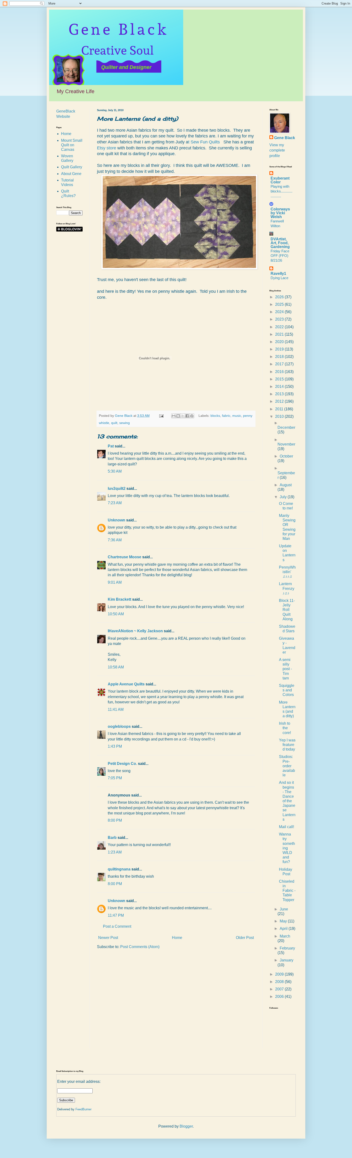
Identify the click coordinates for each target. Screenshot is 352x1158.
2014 (280, 386)
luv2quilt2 (116, 488)
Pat (111, 446)
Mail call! (286, 827)
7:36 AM (115, 540)
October (286, 456)
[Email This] (173, 415)
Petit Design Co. (122, 764)
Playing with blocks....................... (281, 191)
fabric (226, 416)
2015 (280, 379)
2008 (280, 982)
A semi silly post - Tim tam (285, 669)
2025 (280, 304)
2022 (280, 327)
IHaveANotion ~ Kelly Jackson (135, 631)
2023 (280, 319)
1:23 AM (115, 852)
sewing (124, 423)
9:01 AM (115, 582)
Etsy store (106, 148)
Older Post (245, 938)
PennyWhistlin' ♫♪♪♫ (287, 571)
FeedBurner (83, 1109)
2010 (280, 416)
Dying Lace (279, 278)
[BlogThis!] (178, 415)
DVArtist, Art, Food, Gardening (280, 243)
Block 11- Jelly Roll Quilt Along (287, 610)
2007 (280, 989)
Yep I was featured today (287, 744)
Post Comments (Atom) (139, 947)
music (236, 416)
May (284, 921)
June (284, 909)
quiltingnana (119, 869)
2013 (280, 394)
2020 (280, 342)
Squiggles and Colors (286, 690)
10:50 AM (116, 614)
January (286, 960)
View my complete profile (277, 150)
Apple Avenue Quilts (126, 684)
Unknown (116, 520)
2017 (280, 364)
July (284, 497)
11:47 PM (116, 915)
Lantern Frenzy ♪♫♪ (286, 588)
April (284, 928)
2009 (280, 974)
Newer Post (108, 938)
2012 (280, 401)
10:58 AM (116, 667)
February (287, 948)
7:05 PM (115, 778)
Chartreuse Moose (124, 557)
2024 (280, 312)
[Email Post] (161, 416)
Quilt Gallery (71, 167)
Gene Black (284, 138)
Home (177, 938)
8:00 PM (115, 820)
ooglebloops (119, 726)
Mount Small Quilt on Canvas (71, 145)
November (286, 444)
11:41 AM (116, 709)
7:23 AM (115, 503)
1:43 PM (115, 746)
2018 (280, 357)
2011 (279, 409)
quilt (114, 423)
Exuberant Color (280, 180)
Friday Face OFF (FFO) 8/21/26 (280, 256)
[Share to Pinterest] (191, 415)
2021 (280, 334)
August (286, 485)
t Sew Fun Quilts (204, 142)
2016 (280, 372)
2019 (280, 349)
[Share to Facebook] (187, 415)
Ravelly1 (278, 273)
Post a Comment (117, 926)
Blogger (186, 1126)
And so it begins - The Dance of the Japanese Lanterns (287, 800)
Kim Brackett (119, 599)
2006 (280, 996)
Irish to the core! (285, 727)
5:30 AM (115, 471)
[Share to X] (182, 415)
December (286, 427)
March (285, 936)
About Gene (71, 174)
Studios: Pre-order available (287, 766)
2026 (280, 297)
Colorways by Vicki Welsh (280, 213)
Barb (112, 838)
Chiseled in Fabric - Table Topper (287, 890)
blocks (215, 416)
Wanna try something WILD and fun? (287, 848)
